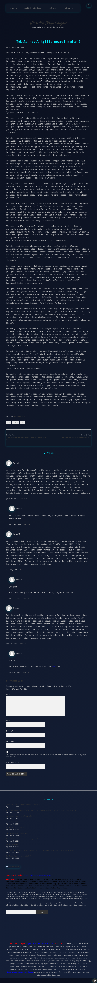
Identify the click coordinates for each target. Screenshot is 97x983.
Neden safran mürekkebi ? (75, 437)
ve (22, 422)
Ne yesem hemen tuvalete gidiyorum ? (26, 438)
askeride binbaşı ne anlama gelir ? (20, 816)
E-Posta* (9, 731)
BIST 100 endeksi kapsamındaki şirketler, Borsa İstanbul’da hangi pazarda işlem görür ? (42, 810)
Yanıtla (24, 499)
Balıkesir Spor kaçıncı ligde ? (18, 856)
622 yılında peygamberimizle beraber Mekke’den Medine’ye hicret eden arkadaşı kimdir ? (41, 850)
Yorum (8, 694)
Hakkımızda (68, 8)
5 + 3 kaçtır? (12, 762)
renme (16, 422)
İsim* (8, 720)
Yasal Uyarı (52, 8)
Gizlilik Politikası (32, 8)
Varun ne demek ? (12, 822)
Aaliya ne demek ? (13, 844)
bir (8, 422)
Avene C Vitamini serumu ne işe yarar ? (22, 839)
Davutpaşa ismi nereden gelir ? (18, 833)
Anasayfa (13, 8)
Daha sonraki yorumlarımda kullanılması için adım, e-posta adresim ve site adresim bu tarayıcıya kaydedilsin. (46, 756)
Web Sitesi (10, 741)
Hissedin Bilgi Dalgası (48, 23)
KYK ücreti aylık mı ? (15, 827)
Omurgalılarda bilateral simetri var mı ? (23, 805)
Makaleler (19, 416)
